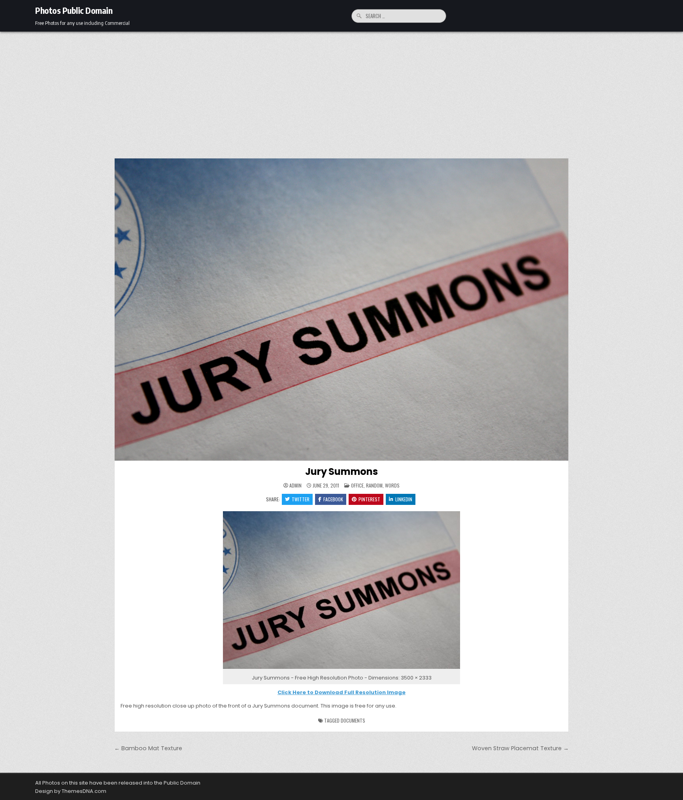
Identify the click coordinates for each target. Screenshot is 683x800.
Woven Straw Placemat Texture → (520, 748)
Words (392, 485)
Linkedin (403, 499)
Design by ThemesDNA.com (70, 791)
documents (353, 720)
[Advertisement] (341, 91)
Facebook (333, 499)
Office (357, 485)
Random (374, 485)
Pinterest (369, 499)
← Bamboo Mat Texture (148, 748)
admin (295, 485)
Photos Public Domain (73, 10)
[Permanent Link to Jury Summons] (341, 309)
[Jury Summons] (341, 669)
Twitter (300, 499)
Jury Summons (341, 471)
